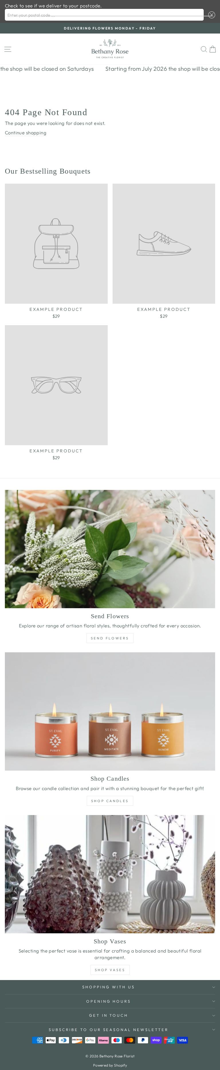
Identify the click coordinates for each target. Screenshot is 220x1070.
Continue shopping (25, 132)
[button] (210, 15)
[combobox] (104, 15)
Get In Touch (108, 1015)
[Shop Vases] (110, 874)
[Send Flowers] (110, 549)
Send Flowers (110, 638)
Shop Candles (110, 801)
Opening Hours (108, 1001)
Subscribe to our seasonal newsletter (108, 1029)
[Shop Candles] (110, 711)
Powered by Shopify (110, 1065)
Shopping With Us (108, 987)
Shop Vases (110, 970)
